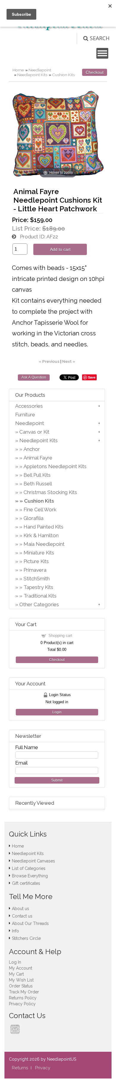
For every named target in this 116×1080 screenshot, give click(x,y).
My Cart (16, 974)
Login (57, 712)
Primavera (34, 570)
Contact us (22, 916)
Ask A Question (33, 377)
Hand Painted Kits (43, 527)
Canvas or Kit (34, 432)
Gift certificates (26, 883)
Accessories (29, 406)
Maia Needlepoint (44, 544)
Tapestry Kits (38, 587)
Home (18, 70)
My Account (20, 968)
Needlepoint (40, 70)
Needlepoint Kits (32, 74)
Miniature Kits (38, 553)
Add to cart (60, 249)
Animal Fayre (37, 458)
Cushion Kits (63, 74)
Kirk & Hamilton (41, 535)
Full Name (26, 747)
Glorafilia (33, 518)
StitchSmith (36, 579)
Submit (56, 780)
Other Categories (39, 604)
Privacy (42, 1067)
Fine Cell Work (40, 509)
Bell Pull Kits (37, 475)
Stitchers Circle (26, 938)
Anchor (31, 449)
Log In (15, 962)
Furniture (25, 415)
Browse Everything (30, 875)
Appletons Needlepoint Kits (55, 466)
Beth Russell (37, 484)
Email (21, 763)
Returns (20, 1067)
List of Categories (29, 868)
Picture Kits (36, 561)
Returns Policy (23, 997)
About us (20, 908)
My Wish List (21, 980)
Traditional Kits (40, 596)
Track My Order (24, 992)
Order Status (21, 986)
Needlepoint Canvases (33, 861)
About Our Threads (30, 923)
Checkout (95, 72)
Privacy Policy (22, 1003)
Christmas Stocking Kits (50, 492)
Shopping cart (60, 635)
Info (15, 931)
